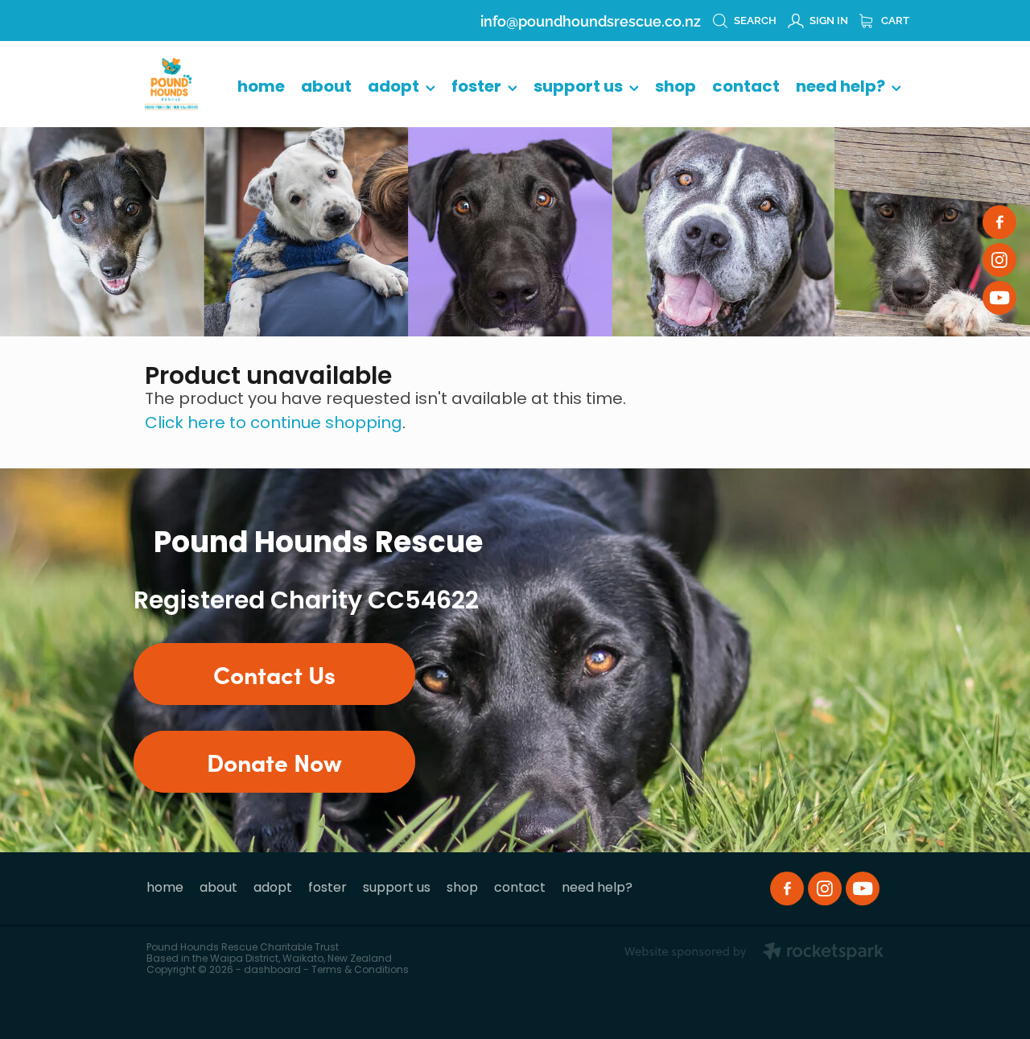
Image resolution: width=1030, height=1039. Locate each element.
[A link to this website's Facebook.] (999, 222)
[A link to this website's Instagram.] (999, 260)
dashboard (272, 971)
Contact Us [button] (274, 674)
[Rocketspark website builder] (754, 952)
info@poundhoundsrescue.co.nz (590, 20)
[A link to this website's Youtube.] (999, 298)
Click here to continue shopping (273, 424)
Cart (894, 19)
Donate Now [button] (274, 761)
